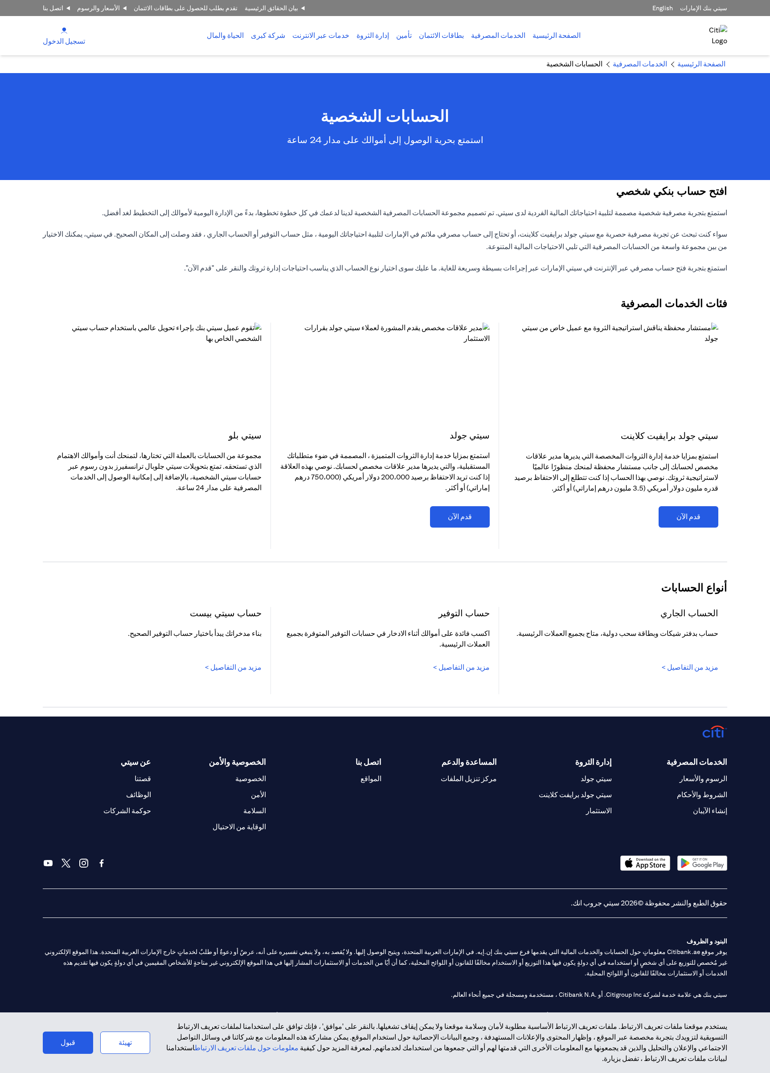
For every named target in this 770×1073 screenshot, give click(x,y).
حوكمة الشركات (127, 811)
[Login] (64, 30)
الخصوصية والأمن (237, 761)
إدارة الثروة (372, 35)
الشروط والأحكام (702, 794)
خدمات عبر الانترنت (320, 35)
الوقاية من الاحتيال (239, 827)
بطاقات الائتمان (441, 35)
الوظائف (138, 794)
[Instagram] (83, 863)
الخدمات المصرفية (498, 35)
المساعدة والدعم (469, 761)
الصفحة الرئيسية (556, 35)
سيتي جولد (596, 778)
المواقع (370, 778)
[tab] (498, 35)
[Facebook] (101, 863)
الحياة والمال (225, 35)
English (662, 8)
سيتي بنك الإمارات (703, 8)
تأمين (404, 35)
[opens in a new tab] (702, 863)
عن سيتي (136, 761)
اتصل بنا (53, 8)
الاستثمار (599, 811)
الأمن (258, 794)
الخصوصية (250, 778)
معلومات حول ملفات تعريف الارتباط (247, 1048)
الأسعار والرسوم (98, 8)
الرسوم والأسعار (703, 778)
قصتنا (143, 778)
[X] (66, 863)
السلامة (254, 811)
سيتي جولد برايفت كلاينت (575, 794)
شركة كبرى (268, 35)
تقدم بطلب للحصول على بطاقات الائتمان (186, 8)
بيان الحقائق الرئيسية (271, 8)
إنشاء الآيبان (710, 811)
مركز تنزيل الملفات (469, 778)
